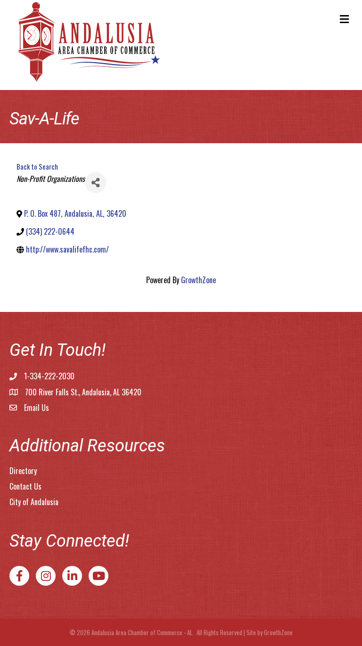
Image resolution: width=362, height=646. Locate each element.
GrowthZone (198, 280)
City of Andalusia (33, 501)
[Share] (95, 182)
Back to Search (37, 167)
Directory (23, 470)
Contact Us (25, 486)
